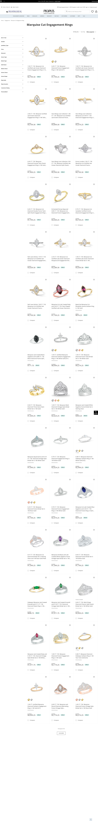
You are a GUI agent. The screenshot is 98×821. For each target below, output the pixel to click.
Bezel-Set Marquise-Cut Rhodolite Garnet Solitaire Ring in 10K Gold (85, 306)
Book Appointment (64, 7)
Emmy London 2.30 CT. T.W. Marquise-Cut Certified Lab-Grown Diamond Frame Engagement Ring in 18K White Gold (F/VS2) (85, 163)
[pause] (1, 1)
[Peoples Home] (49, 12)
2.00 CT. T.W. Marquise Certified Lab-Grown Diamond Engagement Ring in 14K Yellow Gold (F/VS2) (37, 115)
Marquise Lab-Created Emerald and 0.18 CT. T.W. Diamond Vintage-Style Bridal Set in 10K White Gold (61, 604)
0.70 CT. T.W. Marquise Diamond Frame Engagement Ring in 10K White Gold (60, 509)
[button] (4, 1)
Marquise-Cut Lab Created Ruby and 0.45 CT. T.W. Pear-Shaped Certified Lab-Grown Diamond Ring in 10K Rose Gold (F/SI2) (61, 306)
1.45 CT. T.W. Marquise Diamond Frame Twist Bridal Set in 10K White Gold (84, 356)
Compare (32, 82)
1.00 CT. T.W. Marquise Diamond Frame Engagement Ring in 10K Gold (60, 656)
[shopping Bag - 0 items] (96, 11)
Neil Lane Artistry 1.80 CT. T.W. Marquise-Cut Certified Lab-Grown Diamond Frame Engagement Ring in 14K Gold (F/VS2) (37, 306)
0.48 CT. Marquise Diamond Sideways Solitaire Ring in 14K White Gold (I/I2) (85, 458)
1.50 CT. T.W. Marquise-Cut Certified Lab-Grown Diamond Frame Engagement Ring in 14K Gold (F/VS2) (37, 68)
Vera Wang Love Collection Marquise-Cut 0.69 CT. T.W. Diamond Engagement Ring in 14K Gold (85, 115)
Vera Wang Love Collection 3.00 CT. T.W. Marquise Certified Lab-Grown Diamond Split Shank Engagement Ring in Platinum (61, 163)
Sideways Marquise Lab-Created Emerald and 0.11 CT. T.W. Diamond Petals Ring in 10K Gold (37, 604)
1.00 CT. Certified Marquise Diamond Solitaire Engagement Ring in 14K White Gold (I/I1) (61, 356)
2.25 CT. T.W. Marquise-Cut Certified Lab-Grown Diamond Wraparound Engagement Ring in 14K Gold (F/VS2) (61, 258)
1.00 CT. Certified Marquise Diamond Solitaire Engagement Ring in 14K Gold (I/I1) (37, 706)
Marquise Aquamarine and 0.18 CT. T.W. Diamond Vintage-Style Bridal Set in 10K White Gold (37, 458)
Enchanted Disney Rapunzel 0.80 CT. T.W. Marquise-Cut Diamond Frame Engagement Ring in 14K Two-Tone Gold (60, 211)
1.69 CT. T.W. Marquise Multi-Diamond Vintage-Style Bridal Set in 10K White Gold (60, 407)
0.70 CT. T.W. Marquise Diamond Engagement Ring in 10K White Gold (61, 458)
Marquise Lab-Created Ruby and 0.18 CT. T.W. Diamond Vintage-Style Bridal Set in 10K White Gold (37, 656)
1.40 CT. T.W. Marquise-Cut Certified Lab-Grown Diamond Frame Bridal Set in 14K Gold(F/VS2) (85, 258)
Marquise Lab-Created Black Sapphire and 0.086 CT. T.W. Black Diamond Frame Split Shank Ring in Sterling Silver (36, 356)
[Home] (14, 12)
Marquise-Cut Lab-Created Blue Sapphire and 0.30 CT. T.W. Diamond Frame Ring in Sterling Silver (85, 509)
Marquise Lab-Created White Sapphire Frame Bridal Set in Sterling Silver (84, 407)
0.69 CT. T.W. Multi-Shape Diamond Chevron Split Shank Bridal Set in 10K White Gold (85, 604)
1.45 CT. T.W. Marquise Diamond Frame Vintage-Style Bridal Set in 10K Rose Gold (84, 706)
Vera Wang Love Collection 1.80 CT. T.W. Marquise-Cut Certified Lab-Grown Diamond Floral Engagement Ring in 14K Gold (61, 115)
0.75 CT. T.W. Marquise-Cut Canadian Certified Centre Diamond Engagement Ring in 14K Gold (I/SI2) (85, 211)
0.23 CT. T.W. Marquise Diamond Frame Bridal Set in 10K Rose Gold (36, 509)
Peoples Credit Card (77, 7)
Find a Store (6, 7)
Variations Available (79, 599)
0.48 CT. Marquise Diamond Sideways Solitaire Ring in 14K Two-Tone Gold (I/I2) (85, 656)
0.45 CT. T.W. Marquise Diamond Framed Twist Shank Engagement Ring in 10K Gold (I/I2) (37, 163)
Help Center (16, 7)
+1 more (77, 452)
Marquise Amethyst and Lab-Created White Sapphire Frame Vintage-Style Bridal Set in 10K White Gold (61, 556)
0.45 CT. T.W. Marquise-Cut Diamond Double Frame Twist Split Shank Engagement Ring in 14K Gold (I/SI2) (37, 211)
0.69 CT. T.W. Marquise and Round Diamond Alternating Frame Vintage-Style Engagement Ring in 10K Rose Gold (60, 706)
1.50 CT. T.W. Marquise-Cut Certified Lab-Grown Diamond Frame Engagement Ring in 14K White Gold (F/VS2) (85, 68)
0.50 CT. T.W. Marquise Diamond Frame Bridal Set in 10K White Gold (84, 556)
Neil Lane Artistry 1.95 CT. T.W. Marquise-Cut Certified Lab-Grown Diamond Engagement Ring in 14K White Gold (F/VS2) (37, 258)
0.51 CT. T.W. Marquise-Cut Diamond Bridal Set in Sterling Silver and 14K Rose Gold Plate (37, 556)
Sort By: (83, 32)
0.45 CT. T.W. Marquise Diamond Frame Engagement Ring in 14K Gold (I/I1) (60, 68)
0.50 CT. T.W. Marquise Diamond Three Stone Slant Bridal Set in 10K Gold (36, 407)
